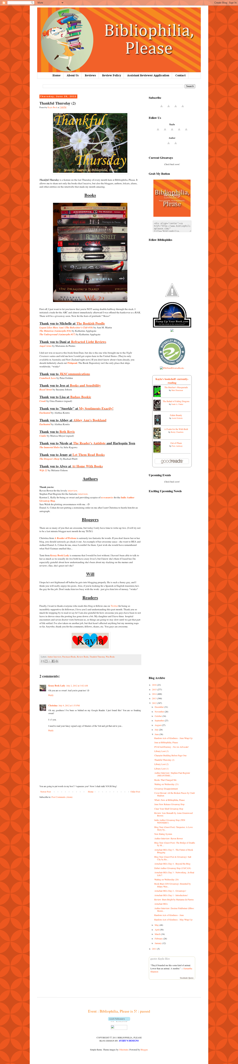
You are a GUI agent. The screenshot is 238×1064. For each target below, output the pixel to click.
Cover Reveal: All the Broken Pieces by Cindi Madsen (174, 794)
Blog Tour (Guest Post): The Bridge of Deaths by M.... (174, 844)
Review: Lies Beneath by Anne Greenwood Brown (173, 814)
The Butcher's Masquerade (176, 387)
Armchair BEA (161, 903)
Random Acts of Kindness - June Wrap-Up (173, 738)
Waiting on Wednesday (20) (166, 879)
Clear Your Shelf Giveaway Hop (168, 808)
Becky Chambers (177, 432)
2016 (154, 684)
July (157, 729)
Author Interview (54, 656)
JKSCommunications (75, 373)
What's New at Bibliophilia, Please (169, 799)
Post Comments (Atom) (62, 796)
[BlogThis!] (46, 661)
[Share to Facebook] (53, 661)
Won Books (110, 656)
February (159, 938)
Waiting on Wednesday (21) (166, 784)
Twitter (114, 605)
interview (72, 490)
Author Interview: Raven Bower (168, 838)
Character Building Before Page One (170, 755)
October (158, 715)
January (158, 943)
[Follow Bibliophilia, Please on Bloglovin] (119, 1021)
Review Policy (111, 75)
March (158, 934)
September (160, 720)
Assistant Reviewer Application (148, 75)
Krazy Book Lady (59, 555)
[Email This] (42, 661)
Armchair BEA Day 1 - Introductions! (171, 895)
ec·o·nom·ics (107, 497)
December (159, 706)
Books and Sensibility (85, 385)
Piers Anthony (177, 446)
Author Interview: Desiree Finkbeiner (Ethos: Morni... (174, 909)
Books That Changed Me (165, 779)
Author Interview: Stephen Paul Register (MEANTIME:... (172, 774)
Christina (52, 705)
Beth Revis (67, 431)
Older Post (135, 791)
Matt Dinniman (177, 390)
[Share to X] (50, 661)
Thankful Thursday (97, 656)
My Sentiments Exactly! (96, 408)
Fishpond (72, 363)
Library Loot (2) (161, 764)
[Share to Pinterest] (57, 661)
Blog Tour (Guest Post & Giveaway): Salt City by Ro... (172, 858)
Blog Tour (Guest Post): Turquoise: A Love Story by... (173, 828)
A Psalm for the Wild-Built (176, 429)
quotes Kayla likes (160, 959)
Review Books (83, 656)
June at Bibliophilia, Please (166, 742)
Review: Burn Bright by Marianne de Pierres (174, 899)
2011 (154, 948)
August (158, 725)
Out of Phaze (176, 442)
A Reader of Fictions (65, 538)
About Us (73, 75)
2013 (154, 698)
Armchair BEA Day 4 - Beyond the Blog (172, 863)
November (160, 711)
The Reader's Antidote (89, 443)
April (157, 929)
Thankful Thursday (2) (164, 759)
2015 (154, 689)
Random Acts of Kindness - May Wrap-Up (173, 919)
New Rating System (163, 833)
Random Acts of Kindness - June (169, 915)
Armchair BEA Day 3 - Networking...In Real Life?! (174, 873)
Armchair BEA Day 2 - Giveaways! (170, 890)
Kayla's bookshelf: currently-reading (172, 381)
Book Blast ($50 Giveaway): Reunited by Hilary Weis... (172, 885)
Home (56, 75)
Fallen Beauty (176, 415)
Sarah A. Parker (177, 404)
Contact (180, 75)
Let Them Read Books (89, 454)
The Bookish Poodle (90, 323)
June (157, 734)
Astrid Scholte (177, 418)
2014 (154, 693)
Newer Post (45, 791)
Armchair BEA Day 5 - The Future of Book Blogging (173, 851)
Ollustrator (123, 1049)
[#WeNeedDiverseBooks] (172, 367)
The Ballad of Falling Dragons (176, 401)
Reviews (90, 75)
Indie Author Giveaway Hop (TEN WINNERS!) (169, 821)
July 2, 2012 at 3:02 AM (77, 685)
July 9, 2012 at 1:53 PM (69, 705)
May (157, 924)
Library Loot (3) (161, 751)
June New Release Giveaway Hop (169, 804)
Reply (51, 694)
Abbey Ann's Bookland (89, 420)
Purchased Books (69, 656)
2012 (154, 702)
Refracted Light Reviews (88, 341)
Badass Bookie (80, 396)
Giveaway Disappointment (166, 788)
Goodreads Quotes (187, 978)
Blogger (144, 1049)
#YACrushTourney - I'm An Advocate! (171, 746)
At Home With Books (87, 466)
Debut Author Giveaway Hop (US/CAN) (172, 868)
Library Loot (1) (161, 768)
